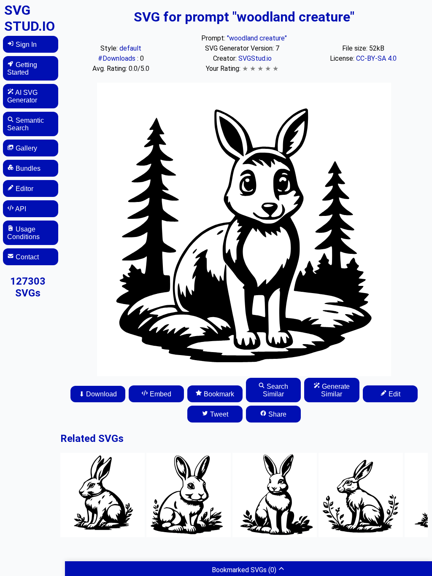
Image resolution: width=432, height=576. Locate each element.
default (130, 48)
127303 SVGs (28, 287)
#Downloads (117, 58)
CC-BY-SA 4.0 (376, 58)
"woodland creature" (257, 38)
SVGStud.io (255, 58)
